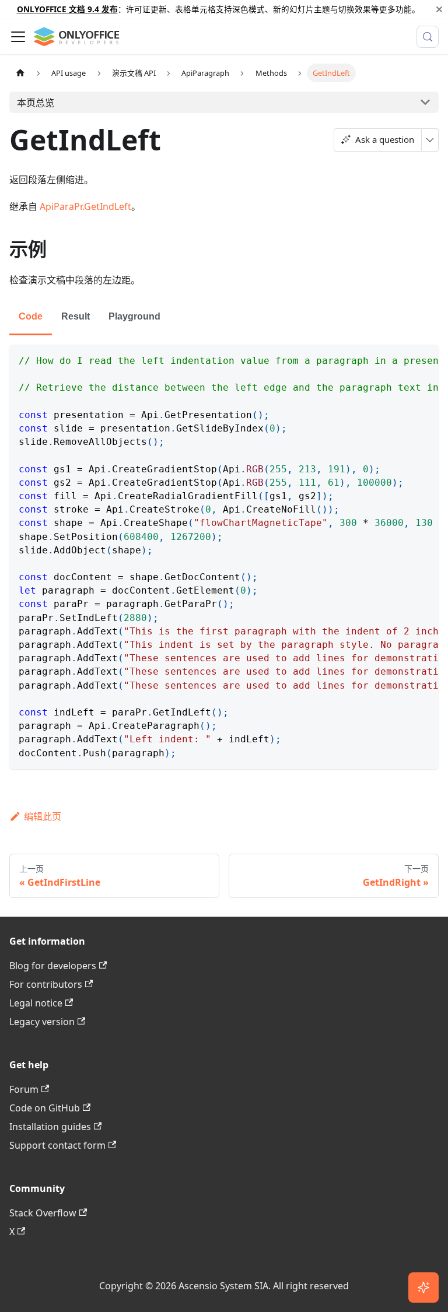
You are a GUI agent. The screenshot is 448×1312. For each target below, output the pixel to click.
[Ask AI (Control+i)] (423, 1287)
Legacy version (42, 1021)
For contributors (45, 984)
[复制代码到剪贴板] (424, 359)
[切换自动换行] (403, 359)
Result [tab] (75, 316)
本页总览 (35, 102)
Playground (134, 316)
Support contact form (57, 1145)
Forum (23, 1089)
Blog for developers (52, 965)
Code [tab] (31, 316)
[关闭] (439, 9)
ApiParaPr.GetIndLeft (85, 206)
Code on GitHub (44, 1107)
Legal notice (35, 1003)
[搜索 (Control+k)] (427, 37)
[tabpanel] (224, 557)
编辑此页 (42, 816)
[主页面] (20, 73)
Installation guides (50, 1126)
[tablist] (224, 317)
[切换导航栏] (18, 36)
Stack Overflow (42, 1212)
